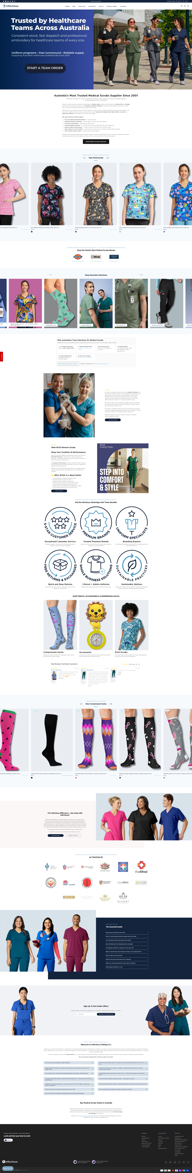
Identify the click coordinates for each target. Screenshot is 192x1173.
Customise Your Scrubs (180, 1141)
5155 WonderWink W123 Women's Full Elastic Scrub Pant (84, 682)
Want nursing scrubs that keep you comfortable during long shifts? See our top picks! (122, 1084)
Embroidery (89, 357)
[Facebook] (5, 1)
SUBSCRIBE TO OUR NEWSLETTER (106, 1014)
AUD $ (186, 1)
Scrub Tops (81, 6)
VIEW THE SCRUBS (59, 490)
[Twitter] (3, 1)
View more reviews (112, 419)
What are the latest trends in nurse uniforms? (57, 1062)
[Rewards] (8, 1168)
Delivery (144, 1136)
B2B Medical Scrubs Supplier (181, 1139)
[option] (96, 1)
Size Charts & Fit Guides (163, 1138)
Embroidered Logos (179, 1153)
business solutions (73, 835)
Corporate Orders (145, 1138)
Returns (143, 1139)
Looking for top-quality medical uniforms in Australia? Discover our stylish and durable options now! (121, 1069)
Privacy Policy (145, 1141)
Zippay (159, 1144)
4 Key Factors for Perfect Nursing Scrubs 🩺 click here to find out (117, 1078)
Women (67, 6)
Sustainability (178, 1151)
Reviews (160, 1136)
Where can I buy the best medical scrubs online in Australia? (121, 963)
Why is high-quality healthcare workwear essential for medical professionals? (66, 1073)
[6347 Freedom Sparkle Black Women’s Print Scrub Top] (52, 194)
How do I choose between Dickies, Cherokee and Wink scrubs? (121, 936)
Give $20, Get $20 (162, 1148)
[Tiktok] (14, 1)
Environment (177, 1150)
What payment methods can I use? (114, 967)
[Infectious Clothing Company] (11, 5)
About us (160, 1139)
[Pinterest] (12, 1)
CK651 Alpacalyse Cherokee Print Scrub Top (54, 681)
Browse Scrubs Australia (100, 363)
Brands (176, 1155)
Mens (73, 6)
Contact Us (160, 1141)
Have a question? (145, 1146)
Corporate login (171, 1)
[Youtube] (8, 1)
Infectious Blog (178, 1144)
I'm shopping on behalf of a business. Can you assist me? (120, 947)
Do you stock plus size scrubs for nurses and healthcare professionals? (64, 1093)
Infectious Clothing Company (13, 1170)
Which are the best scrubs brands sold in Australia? (118, 959)
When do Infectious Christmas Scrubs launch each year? (60, 1089)
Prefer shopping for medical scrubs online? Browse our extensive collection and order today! (67, 1069)
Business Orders (112, 6)
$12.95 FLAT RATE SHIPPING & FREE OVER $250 (96, 1)
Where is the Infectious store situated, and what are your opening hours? (124, 951)
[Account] (181, 6)
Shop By (101, 6)
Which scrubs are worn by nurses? (114, 955)
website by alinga (24, 1170)
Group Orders (178, 1138)
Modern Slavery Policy (147, 1143)
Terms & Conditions (146, 1144)
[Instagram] (10, 1)
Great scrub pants (87, 670)
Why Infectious (178, 1143)
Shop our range (55, 835)
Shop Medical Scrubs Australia (96, 141)
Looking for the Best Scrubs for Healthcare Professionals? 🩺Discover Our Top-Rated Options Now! (68, 1079)
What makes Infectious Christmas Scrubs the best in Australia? (115, 1089)
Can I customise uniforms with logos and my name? (118, 940)
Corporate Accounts (179, 1136)
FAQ (159, 1146)
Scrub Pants (92, 6)
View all (96, 160)
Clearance (123, 6)
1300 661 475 (179, 1)
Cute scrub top (56, 670)
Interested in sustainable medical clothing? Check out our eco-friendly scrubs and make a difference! (67, 1085)
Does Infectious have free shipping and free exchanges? (119, 944)
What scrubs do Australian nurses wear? (115, 932)
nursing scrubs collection (85, 1115)
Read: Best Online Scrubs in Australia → (69, 363)
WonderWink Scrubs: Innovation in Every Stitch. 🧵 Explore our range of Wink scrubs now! (122, 1074)
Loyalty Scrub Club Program (181, 1146)
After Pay (160, 1143)
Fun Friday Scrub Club (180, 1148)
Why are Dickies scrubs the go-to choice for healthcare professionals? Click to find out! (122, 1063)
